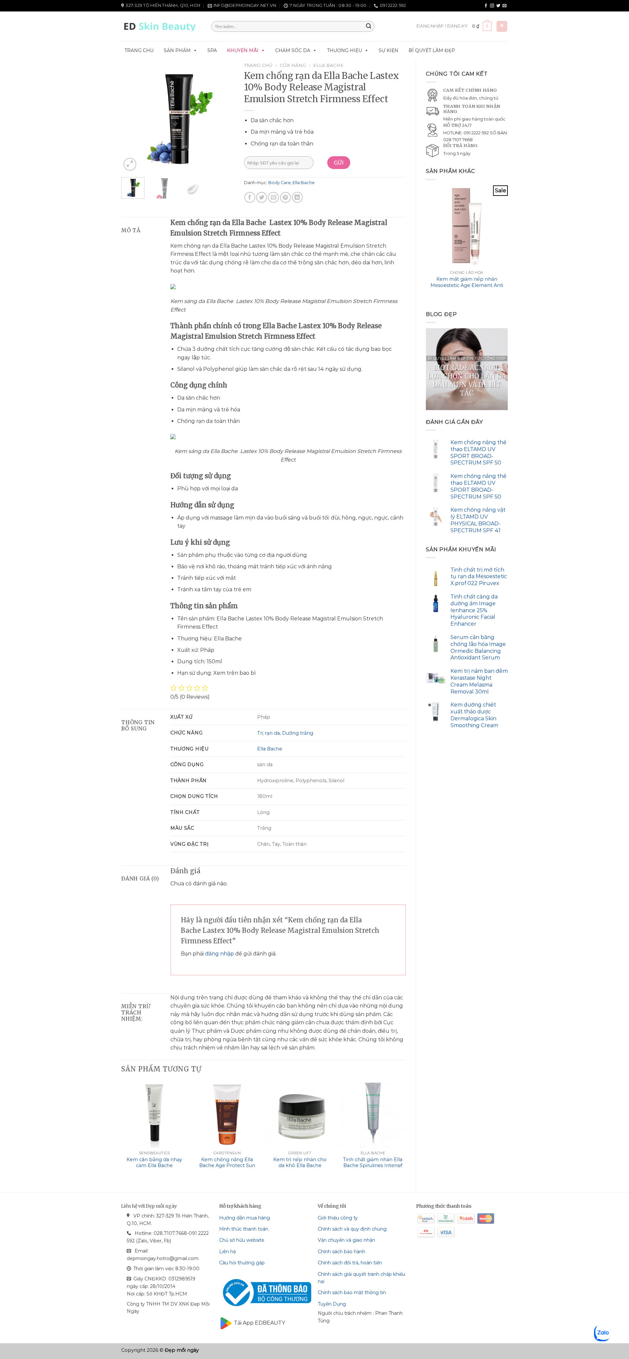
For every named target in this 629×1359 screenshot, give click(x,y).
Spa (212, 50)
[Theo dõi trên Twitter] (498, 6)
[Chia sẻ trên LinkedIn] (297, 197)
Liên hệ (227, 1252)
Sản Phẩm (177, 50)
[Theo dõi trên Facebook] (486, 6)
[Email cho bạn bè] (273, 197)
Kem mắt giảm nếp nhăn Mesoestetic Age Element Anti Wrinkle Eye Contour (466, 285)
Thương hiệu (344, 50)
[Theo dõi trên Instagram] (492, 6)
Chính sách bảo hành (341, 1252)
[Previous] (426, 243)
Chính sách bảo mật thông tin (352, 1292)
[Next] (507, 243)
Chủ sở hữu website (241, 1240)
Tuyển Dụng (332, 1304)
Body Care (279, 182)
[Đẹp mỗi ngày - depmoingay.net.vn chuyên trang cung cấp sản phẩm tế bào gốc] (161, 26)
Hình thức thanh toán (243, 1229)
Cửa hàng (293, 65)
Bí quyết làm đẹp (432, 50)
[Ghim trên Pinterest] (285, 197)
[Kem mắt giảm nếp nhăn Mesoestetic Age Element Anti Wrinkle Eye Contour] (467, 226)
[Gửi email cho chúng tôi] (504, 6)
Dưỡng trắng (297, 733)
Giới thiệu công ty (338, 1218)
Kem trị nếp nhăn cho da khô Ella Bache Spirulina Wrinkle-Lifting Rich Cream (300, 1169)
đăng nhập (219, 954)
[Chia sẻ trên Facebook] (249, 197)
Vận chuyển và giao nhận (346, 1240)
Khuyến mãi (242, 50)
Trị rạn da (268, 733)
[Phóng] (130, 164)
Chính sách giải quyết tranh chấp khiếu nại (361, 1277)
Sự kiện (388, 50)
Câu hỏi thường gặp (242, 1263)
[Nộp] (368, 26)
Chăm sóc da (292, 50)
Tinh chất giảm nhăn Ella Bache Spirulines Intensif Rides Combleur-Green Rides (372, 1169)
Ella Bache (328, 65)
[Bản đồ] (502, 26)
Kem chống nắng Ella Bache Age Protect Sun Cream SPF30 (227, 1166)
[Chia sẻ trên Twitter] (261, 197)
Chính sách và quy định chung (352, 1229)
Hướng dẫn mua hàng (244, 1218)
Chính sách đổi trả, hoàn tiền (350, 1263)
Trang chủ (139, 50)
